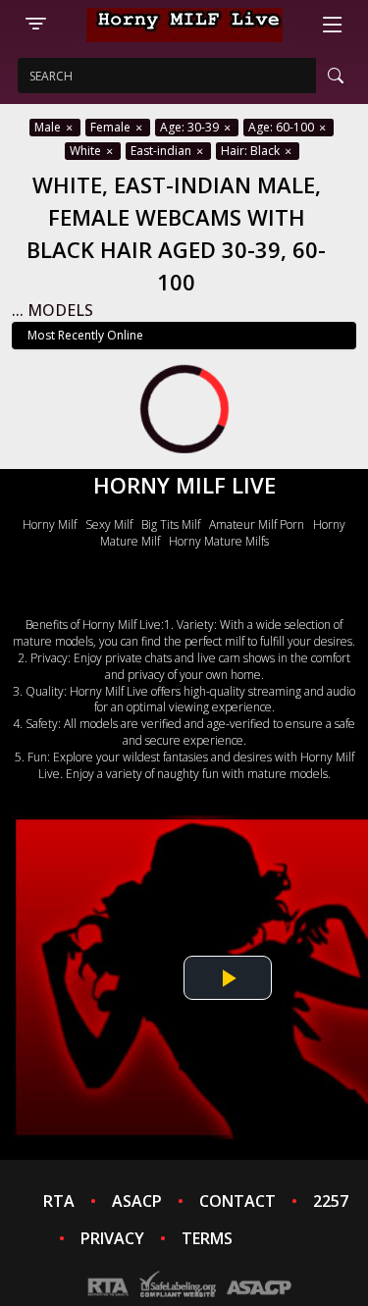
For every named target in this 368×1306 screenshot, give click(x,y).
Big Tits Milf (170, 524)
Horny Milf (50, 524)
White (87, 150)
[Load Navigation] (332, 24)
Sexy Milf (108, 524)
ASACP (137, 1201)
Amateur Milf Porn (256, 524)
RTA (59, 1201)
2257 (330, 1201)
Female (111, 127)
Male (49, 127)
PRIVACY (112, 1238)
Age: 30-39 (191, 127)
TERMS (207, 1238)
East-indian (162, 150)
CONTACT (237, 1201)
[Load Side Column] (35, 24)
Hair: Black (252, 150)
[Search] (335, 75)
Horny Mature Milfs (219, 541)
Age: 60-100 (282, 127)
